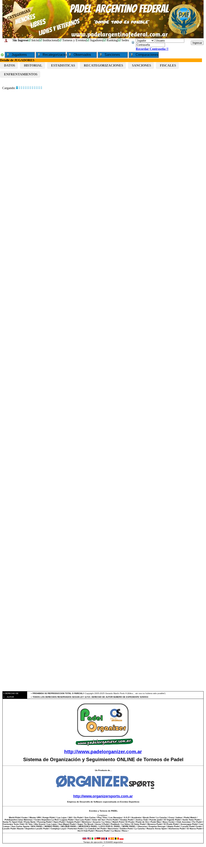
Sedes (125, 40)
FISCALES (168, 65)
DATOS (9, 65)
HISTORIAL (33, 65)
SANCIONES (141, 65)
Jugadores (96, 40)
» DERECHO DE (11, 693)
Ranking (111, 40)
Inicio (35, 40)
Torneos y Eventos (73, 40)
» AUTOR (8, 697)
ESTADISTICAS (63, 65)
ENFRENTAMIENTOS (20, 74)
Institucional (50, 40)
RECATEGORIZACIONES (103, 65)
